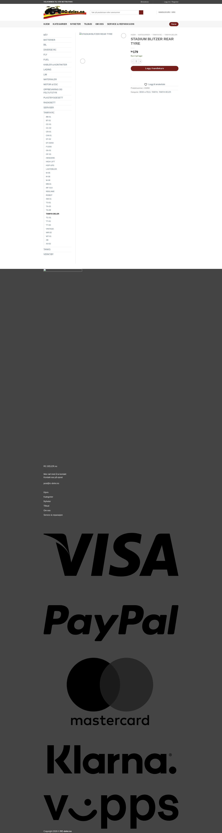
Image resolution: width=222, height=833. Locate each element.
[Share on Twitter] (138, 98)
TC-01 (48, 217)
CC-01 (48, 124)
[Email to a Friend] (142, 98)
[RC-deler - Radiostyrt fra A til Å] (65, 12)
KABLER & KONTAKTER (55, 65)
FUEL (46, 60)
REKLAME (50, 191)
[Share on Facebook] (133, 98)
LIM (45, 74)
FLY (45, 55)
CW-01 (49, 135)
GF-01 (48, 154)
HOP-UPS (50, 165)
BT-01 (48, 120)
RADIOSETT (49, 102)
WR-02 (49, 233)
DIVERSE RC (50, 50)
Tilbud (88, 24)
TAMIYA (155, 92)
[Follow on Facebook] (155, 2)
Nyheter (75, 24)
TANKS (47, 249)
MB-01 (48, 184)
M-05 (48, 173)
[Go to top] (216, 829)
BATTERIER (49, 40)
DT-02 (48, 139)
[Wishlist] (123, 35)
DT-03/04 (50, 143)
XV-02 (48, 244)
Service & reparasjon (120, 24)
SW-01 (49, 199)
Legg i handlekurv (154, 68)
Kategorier (60, 24)
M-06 (48, 176)
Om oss (99, 24)
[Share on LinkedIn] (152, 98)
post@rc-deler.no (51, 483)
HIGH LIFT (50, 162)
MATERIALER (50, 79)
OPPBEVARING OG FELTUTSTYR (53, 91)
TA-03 (48, 206)
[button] (171, 2)
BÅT (46, 35)
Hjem (46, 24)
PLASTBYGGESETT (53, 98)
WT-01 (48, 236)
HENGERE (50, 158)
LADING (47, 69)
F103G (49, 147)
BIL (45, 45)
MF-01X (49, 188)
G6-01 (48, 150)
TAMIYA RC (49, 113)
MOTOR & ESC (51, 84)
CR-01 (48, 132)
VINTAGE (50, 229)
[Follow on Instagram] (158, 2)
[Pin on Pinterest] (147, 98)
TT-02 (48, 225)
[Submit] (141, 12)
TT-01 (48, 221)
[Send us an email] (160, 2)
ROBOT (49, 195)
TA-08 (48, 210)
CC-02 (48, 128)
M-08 (48, 180)
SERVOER (49, 108)
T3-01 (48, 203)
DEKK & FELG (145, 92)
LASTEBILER (51, 169)
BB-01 (48, 117)
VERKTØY (49, 254)
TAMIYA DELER (52, 214)
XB (47, 240)
